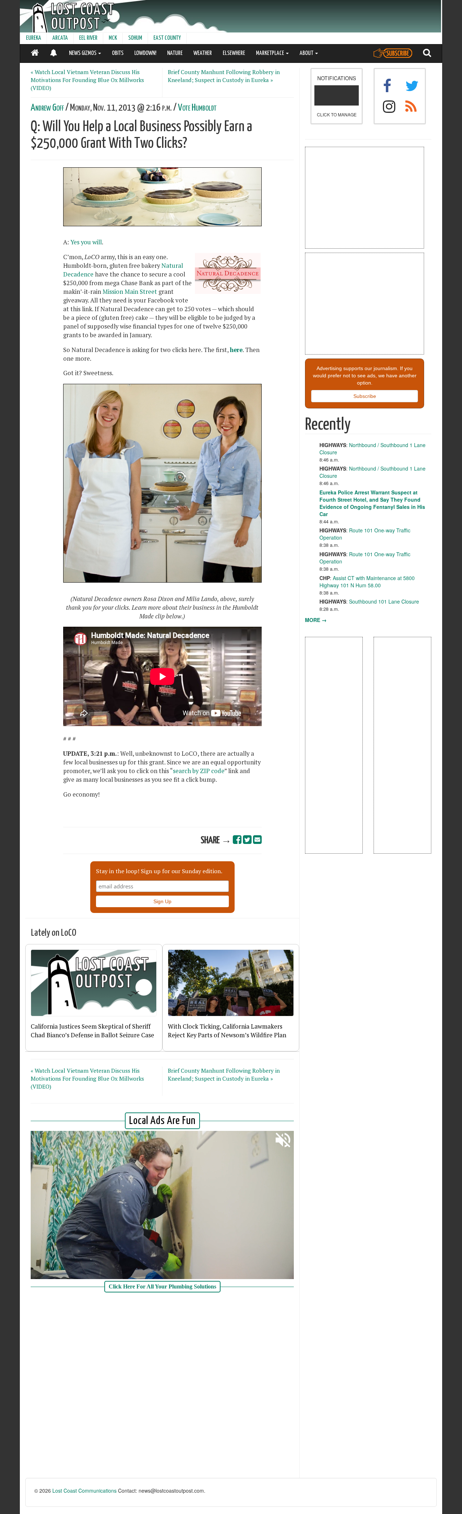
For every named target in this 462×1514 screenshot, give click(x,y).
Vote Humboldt (197, 108)
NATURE (175, 53)
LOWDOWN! (145, 53)
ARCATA (60, 38)
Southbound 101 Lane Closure (384, 601)
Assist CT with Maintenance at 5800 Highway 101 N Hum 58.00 (367, 581)
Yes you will (86, 242)
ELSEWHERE (234, 53)
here (236, 350)
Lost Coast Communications (84, 1490)
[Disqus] (162, 1386)
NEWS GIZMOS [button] (83, 53)
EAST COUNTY (167, 38)
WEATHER (202, 53)
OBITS (117, 53)
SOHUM (135, 38)
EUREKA (33, 38)
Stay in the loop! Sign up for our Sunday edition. (159, 871)
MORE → (316, 619)
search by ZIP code (198, 771)
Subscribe (364, 396)
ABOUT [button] (307, 53)
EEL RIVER (88, 38)
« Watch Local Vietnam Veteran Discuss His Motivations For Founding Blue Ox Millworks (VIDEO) (87, 79)
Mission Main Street (130, 292)
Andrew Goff (47, 108)
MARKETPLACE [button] (270, 53)
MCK (113, 38)
